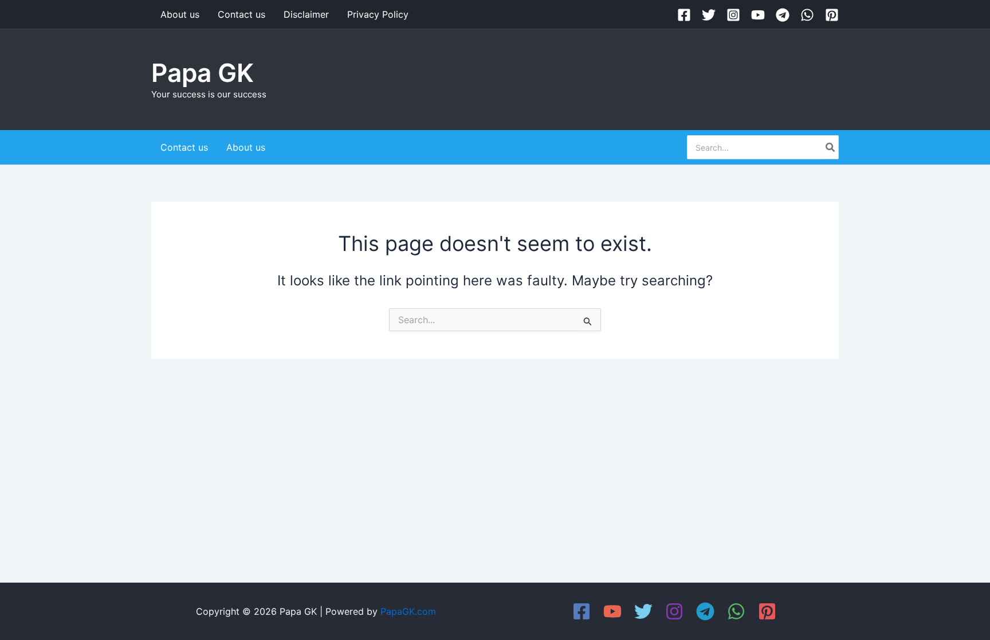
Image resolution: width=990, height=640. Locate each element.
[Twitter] (709, 15)
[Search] (830, 147)
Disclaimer (306, 14)
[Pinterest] (832, 15)
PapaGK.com (408, 611)
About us (179, 14)
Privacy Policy (377, 14)
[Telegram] (782, 15)
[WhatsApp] (807, 15)
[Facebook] (684, 15)
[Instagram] (733, 15)
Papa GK (202, 72)
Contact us (241, 14)
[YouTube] (758, 15)
